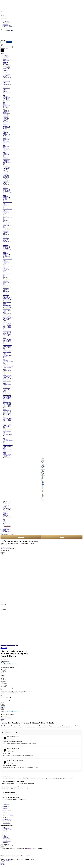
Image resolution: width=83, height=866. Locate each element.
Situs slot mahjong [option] (2, 677)
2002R (4, 521)
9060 (4, 523)
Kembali (5, 812)
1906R (4, 522)
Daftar (9, 42)
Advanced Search (4, 48)
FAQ (4, 827)
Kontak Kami (6, 804)
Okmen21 (3, 725)
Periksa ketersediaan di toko (6, 717)
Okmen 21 (5, 836)
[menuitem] (5, 56)
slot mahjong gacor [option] (3, 682)
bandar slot (5, 24)
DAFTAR (21, 537)
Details (2, 720)
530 (4, 519)
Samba (4, 512)
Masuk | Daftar (6, 21)
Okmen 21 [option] (3, 675)
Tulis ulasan (15, 663)
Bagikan (2, 719)
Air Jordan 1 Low (6, 504)
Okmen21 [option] (3, 674)
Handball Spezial (6, 510)
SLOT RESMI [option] (4, 685)
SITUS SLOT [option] (3, 686)
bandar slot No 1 (6, 823)
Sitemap (4, 830)
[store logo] (11, 40)
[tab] (41, 53)
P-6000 (4, 506)
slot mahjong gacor (7, 25)
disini (11, 693)
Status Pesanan (6, 806)
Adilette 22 (5, 513)
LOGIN (62, 537)
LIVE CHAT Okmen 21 (8, 26)
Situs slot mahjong (7, 22)
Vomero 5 (5, 507)
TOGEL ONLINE (7, 841)
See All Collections (7, 508)
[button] (3, 606)
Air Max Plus (6, 505)
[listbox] (16, 680)
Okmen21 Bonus (6, 828)
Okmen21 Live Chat (7, 829)
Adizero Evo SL (6, 515)
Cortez (4, 502)
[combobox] (7, 47)
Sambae (4, 514)
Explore (2, 53)
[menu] (41, 291)
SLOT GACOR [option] (4, 683)
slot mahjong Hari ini (7, 819)
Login (3, 42)
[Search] (2, 50)
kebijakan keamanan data (29, 848)
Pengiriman (5, 808)
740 (4, 520)
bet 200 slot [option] (3, 679)
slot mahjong (5, 837)
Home (4, 540)
